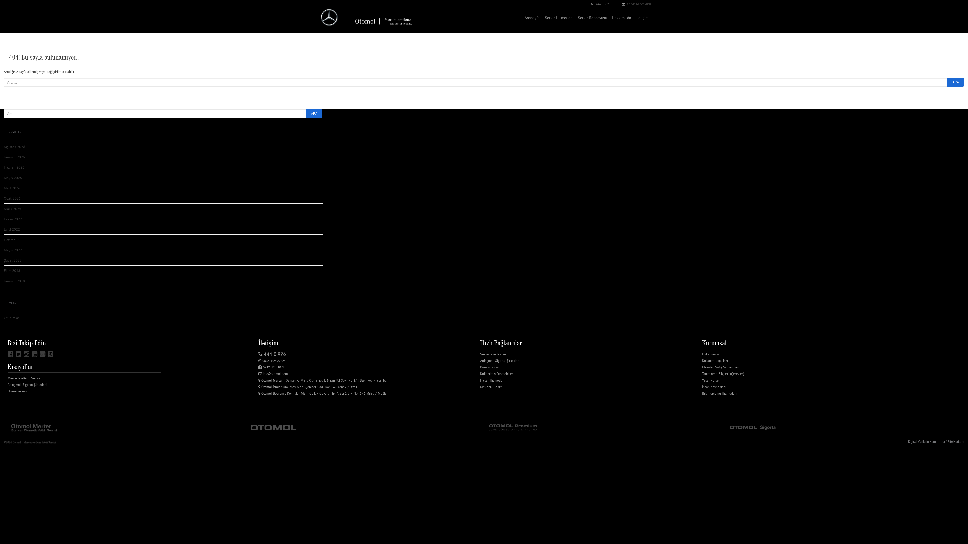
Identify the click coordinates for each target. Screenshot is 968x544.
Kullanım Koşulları (715, 360)
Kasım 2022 (13, 219)
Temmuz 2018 (14, 281)
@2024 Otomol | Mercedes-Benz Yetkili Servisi (30, 442)
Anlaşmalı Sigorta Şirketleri (27, 384)
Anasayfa (532, 17)
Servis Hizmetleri (559, 17)
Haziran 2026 (14, 167)
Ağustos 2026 (14, 146)
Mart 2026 (12, 188)
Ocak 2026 (12, 198)
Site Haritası (956, 442)
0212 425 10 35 (273, 367)
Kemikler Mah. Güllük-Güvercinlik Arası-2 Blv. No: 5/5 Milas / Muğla (324, 393)
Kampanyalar (489, 367)
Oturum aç (12, 317)
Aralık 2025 (12, 208)
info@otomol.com (275, 373)
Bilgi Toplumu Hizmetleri (719, 393)
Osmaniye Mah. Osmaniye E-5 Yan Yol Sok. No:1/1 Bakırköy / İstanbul (324, 380)
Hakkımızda (621, 17)
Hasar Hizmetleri (492, 380)
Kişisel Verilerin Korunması (926, 442)
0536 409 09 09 (273, 360)
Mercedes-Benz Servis (24, 378)
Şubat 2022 (13, 260)
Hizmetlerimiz (17, 391)
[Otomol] (34, 427)
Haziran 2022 (14, 239)
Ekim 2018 (12, 270)
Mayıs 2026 (13, 177)
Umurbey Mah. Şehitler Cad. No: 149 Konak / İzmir (309, 387)
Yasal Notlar (710, 380)
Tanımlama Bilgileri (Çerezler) (723, 373)
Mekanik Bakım (491, 387)
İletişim (642, 17)
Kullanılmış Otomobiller (496, 373)
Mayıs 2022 (13, 250)
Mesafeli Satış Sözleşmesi (720, 367)
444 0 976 (603, 4)
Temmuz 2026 (14, 157)
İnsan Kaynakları (714, 387)
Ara (956, 82)
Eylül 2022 (12, 229)
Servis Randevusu (639, 4)
